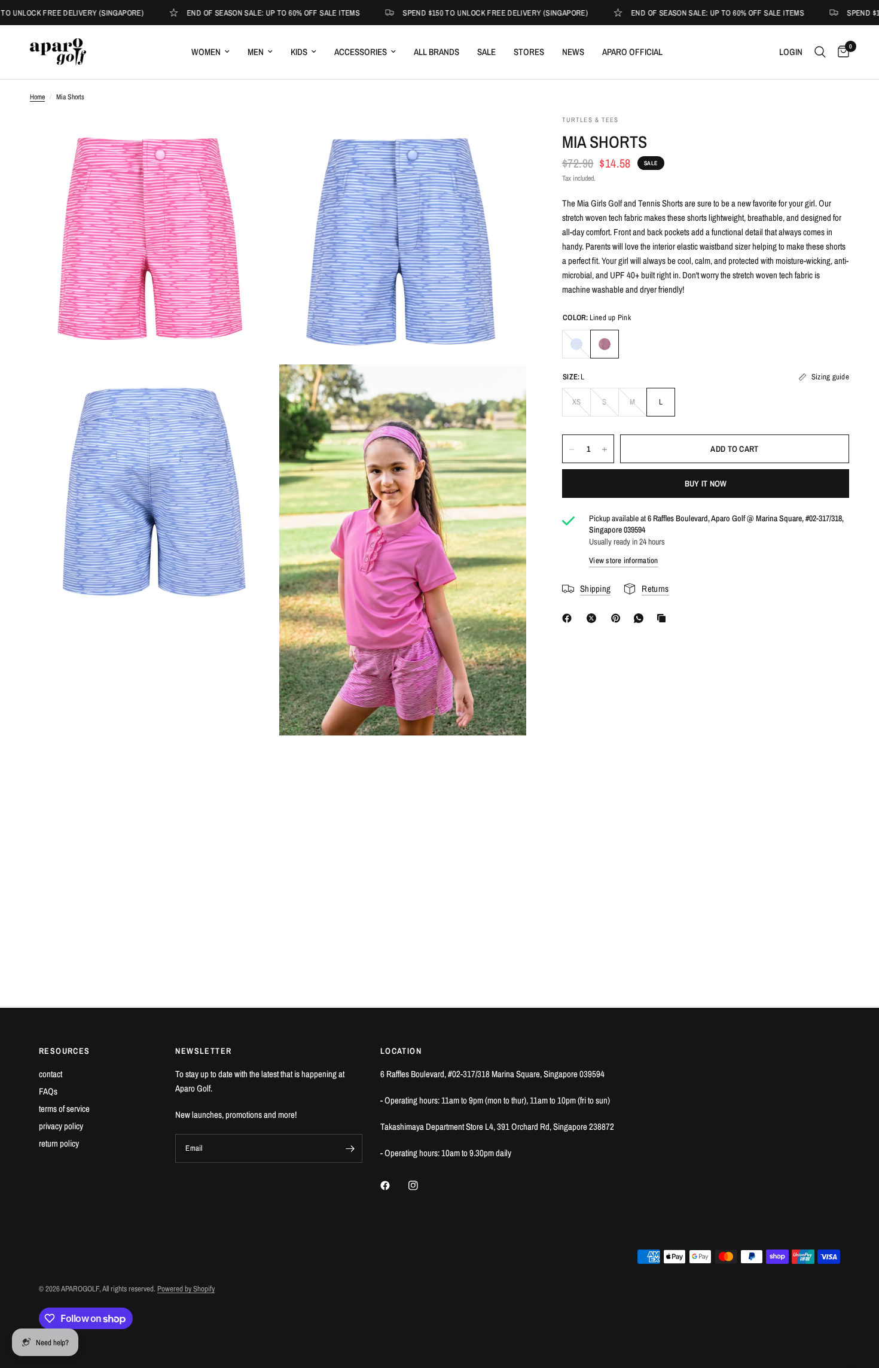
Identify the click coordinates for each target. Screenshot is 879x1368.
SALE (486, 51)
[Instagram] (421, 1185)
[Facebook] (569, 618)
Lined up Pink (604, 344)
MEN (256, 51)
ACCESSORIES (360, 51)
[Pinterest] (618, 618)
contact (50, 1074)
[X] (594, 618)
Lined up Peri (576, 344)
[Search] (820, 52)
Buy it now (706, 484)
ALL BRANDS (436, 51)
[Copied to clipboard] (664, 618)
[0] (840, 52)
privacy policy (61, 1126)
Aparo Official (632, 51)
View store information (623, 560)
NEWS (573, 51)
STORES (529, 51)
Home (37, 97)
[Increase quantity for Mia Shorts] (605, 449)
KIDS (299, 51)
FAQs (48, 1091)
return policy (59, 1143)
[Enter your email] (350, 1148)
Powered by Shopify (186, 1289)
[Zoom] (252, 140)
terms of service (64, 1108)
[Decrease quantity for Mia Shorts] (572, 449)
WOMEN (206, 51)
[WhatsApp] (641, 618)
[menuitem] (210, 52)
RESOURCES (64, 1051)
